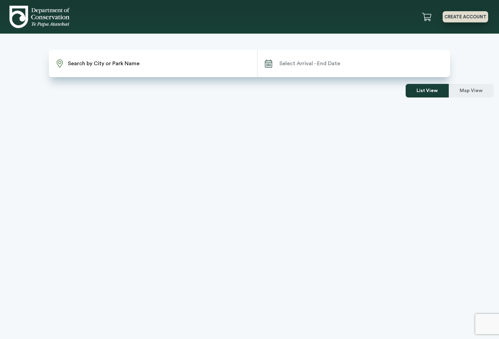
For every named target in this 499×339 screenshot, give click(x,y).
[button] (438, 16)
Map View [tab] (471, 90)
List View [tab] (427, 90)
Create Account (465, 17)
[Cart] (428, 17)
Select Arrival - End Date (309, 63)
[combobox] (153, 63)
